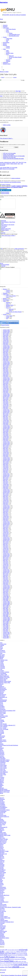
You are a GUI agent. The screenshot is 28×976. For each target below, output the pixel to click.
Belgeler (5, 45)
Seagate (2, 868)
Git (0, 718)
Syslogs (2, 899)
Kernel (1, 750)
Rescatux (2, 857)
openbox (19, 961)
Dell (1, 685)
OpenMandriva (3, 807)
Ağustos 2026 (6, 329)
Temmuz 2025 (6, 347)
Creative (2, 670)
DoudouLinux (3, 689)
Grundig (2, 732)
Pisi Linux (2, 837)
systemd (2, 900)
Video (4, 49)
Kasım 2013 (6, 533)
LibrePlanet (2, 762)
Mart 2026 (5, 336)
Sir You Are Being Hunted (15, 57)
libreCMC (2, 757)
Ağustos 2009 (6, 601)
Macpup (2, 780)
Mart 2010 (5, 592)
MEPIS (2, 785)
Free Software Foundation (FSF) (7, 710)
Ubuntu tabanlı (7, 964)
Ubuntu (2, 915)
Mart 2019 (5, 448)
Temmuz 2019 (6, 443)
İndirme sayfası (7, 125)
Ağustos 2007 (6, 632)
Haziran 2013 (6, 540)
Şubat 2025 (5, 353)
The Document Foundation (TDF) (19, 962)
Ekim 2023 (5, 375)
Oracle (1, 814)
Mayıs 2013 (6, 541)
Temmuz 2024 (6, 363)
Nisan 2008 (5, 623)
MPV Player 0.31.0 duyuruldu (7, 168)
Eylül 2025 (5, 344)
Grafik (7, 39)
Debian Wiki (3, 680)
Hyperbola (2, 736)
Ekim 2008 (5, 615)
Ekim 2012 (5, 551)
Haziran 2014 (6, 524)
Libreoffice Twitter (4, 761)
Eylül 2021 (5, 408)
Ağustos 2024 (6, 361)
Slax (1, 879)
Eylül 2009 (5, 600)
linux (11, 961)
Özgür (9, 967)
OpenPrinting (3, 811)
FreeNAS (2, 708)
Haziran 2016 (6, 492)
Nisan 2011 (5, 575)
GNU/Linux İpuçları (11, 29)
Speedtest (2, 889)
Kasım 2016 (6, 485)
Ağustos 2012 (6, 553)
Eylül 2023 (5, 376)
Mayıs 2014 (6, 525)
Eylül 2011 (5, 568)
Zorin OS (2, 944)
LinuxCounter (3, 765)
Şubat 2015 (5, 513)
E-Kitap (8, 46)
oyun (22, 961)
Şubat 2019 (5, 449)
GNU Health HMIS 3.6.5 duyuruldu (8, 167)
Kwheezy (2, 754)
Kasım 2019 (6, 437)
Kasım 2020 (6, 421)
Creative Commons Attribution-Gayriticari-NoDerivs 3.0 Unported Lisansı (13, 186)
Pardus (1, 819)
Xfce (1, 939)
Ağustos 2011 (6, 569)
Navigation (4, 2)
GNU (1, 96)
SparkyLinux (3, 888)
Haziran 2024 (6, 364)
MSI (1, 786)
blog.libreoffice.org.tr (14, 35)
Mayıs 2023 (6, 381)
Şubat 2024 (5, 369)
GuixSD (2, 733)
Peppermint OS (3, 827)
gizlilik (13, 162)
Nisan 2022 (5, 399)
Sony (1, 885)
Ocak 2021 (5, 419)
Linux (7, 30)
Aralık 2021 (6, 404)
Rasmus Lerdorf (3, 962)
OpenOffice (3, 808)
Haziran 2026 (6, 332)
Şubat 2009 (5, 609)
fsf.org (1, 263)
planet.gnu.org (3, 840)
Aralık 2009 (6, 596)
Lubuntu (2, 778)
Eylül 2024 (5, 360)
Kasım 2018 (6, 453)
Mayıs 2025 (6, 349)
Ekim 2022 (5, 391)
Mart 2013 (5, 544)
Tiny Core (2, 909)
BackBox (2, 656)
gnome (2, 957)
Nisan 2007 (5, 635)
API (6, 949)
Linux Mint (2, 773)
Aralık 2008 (6, 612)
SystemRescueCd (4, 901)
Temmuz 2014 (6, 523)
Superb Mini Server (4, 895)
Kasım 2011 (6, 565)
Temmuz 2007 (6, 633)
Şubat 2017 (5, 481)
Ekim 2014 (5, 519)
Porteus (2, 844)
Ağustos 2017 (6, 473)
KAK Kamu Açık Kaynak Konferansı (9, 745)
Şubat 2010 (5, 593)
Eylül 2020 (5, 424)
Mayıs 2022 (6, 397)
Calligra (2, 661)
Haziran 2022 (6, 396)
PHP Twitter (3, 832)
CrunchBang (3, 673)
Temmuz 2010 (6, 587)
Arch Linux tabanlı (10, 949)
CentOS (2, 664)
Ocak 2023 (5, 387)
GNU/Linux (6, 27)
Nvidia (1, 800)
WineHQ (2, 935)
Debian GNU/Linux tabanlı (8, 953)
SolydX (2, 884)
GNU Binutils (3, 724)
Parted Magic (3, 822)
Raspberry (2, 849)
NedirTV (8, 59)
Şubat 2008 (5, 625)
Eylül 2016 (5, 488)
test (11, 962)
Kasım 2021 (6, 405)
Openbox (2, 803)
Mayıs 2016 (6, 493)
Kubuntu (2, 753)
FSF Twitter (3, 713)
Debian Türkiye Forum (5, 681)
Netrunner (2, 799)
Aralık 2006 (6, 636)
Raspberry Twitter (4, 851)
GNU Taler (18, 91)
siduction (2, 875)
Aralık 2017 (6, 468)
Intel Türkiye (3, 740)
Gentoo (2, 714)
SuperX (2, 896)
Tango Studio (3, 904)
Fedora (1, 705)
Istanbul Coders (9, 53)
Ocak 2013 (5, 547)
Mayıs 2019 (6, 445)
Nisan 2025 (5, 351)
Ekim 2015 (5, 503)
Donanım (5, 26)
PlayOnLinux (3, 841)
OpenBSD (2, 804)
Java (1, 742)
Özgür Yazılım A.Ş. (4, 816)
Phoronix (2, 829)
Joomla (1, 744)
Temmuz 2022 (6, 395)
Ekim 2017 (5, 471)
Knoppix (2, 752)
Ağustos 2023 (6, 377)
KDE (1, 749)
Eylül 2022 (5, 392)
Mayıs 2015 (6, 509)
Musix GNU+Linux (4, 792)
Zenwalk (2, 941)
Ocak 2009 (5, 611)
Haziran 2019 (6, 444)
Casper (1, 662)
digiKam (2, 686)
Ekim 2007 (5, 629)
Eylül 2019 (5, 440)
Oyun (7, 54)
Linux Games (3, 766)
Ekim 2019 (5, 439)
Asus (1, 653)
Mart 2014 (5, 528)
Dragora (2, 692)
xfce (6, 967)
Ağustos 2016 (6, 489)
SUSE (1, 893)
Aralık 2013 (6, 532)
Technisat (2, 908)
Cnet (1, 669)
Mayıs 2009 (6, 605)
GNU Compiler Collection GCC (7, 725)
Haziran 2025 (6, 348)
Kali (1, 746)
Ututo (1, 924)
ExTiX (1, 704)
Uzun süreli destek (21, 964)
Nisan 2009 (5, 607)
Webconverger (3, 931)
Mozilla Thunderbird (5, 790)
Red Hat (2, 856)
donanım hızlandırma (19, 953)
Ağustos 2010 (6, 585)
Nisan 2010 (5, 591)
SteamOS (2, 892)
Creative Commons (4, 672)
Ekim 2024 (5, 359)
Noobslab (2, 802)
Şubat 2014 (5, 529)
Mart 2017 (5, 480)
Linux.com (2, 764)
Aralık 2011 (6, 564)
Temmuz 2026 (6, 331)
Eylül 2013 (5, 536)
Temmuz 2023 (6, 379)
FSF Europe (3, 712)
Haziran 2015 (6, 508)
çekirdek (15, 967)
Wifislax (2, 933)
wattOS (2, 929)
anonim (2, 162)
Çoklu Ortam (9, 38)
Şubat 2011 (5, 577)
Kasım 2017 (6, 469)
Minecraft (11, 55)
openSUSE (2, 812)
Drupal (1, 693)
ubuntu (2, 964)
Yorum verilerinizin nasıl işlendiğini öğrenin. (10, 182)
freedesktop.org (21, 954)
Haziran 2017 (6, 476)
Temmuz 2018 (6, 459)
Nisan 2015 (5, 511)
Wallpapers (5, 62)
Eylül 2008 (5, 616)
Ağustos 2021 (6, 409)
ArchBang (2, 650)
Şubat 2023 (5, 385)
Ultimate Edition (4, 920)
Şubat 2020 (5, 433)
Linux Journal (3, 768)
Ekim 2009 (5, 599)
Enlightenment (3, 700)
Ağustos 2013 (6, 537)
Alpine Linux (3, 644)
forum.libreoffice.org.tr (14, 34)
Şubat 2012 (5, 561)
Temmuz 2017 (6, 475)
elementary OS (3, 697)
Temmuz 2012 (6, 555)
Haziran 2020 (6, 428)
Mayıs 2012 (6, 557)
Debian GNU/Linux (5, 677)
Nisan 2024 (5, 367)
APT (1, 649)
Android (2, 645)
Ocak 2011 (5, 579)
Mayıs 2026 (6, 333)
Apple (1, 648)
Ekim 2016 (5, 487)
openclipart (2, 806)
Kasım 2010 (6, 581)
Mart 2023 (5, 384)
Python (7, 51)
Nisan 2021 (5, 415)
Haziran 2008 (6, 620)
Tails (1, 903)
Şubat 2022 (5, 401)
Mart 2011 (5, 576)
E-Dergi (8, 47)
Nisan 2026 (5, 335)
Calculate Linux (4, 660)
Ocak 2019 (5, 451)
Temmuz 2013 (6, 539)
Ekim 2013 (5, 535)
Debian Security (4, 678)
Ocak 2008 (5, 627)
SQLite (1, 891)
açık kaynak (16, 949)
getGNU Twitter (4, 716)
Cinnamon (2, 668)
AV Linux (2, 654)
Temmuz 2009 (6, 603)
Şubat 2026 (5, 337)
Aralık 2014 (6, 516)
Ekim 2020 (5, 423)
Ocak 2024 (5, 371)
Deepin (1, 684)
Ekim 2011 (5, 567)
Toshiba (2, 912)
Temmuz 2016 (6, 491)
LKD (1, 776)
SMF (1, 881)
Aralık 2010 (6, 580)
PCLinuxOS (3, 823)
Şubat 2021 (5, 417)
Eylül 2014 (5, 520)
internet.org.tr (3, 741)
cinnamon (12, 951)
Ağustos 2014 (6, 521)
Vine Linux (2, 927)
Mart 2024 (5, 368)
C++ (5, 951)
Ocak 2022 (5, 403)
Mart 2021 (5, 416)
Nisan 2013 (5, 543)
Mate (1, 784)
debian (15, 951)
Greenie (2, 720)
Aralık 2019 (6, 436)
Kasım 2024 (6, 357)
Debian (10, 33)
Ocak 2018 (5, 467)
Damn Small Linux (4, 676)
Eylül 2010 (5, 584)
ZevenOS (2, 943)
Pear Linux (2, 824)
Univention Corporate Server (7, 921)
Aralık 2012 (6, 548)
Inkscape (2, 737)
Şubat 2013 (5, 545)
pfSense (2, 828)
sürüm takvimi (8, 962)
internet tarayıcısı (18, 959)
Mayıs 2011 (6, 573)
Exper (1, 702)
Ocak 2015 (5, 515)
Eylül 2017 (5, 472)
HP (1, 734)
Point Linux (3, 843)
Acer (1, 642)
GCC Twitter (3, 728)
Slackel (1, 876)
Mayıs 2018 (6, 461)
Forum (7, 31)
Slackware (2, 877)
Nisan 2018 (5, 463)
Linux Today (3, 774)
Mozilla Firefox (3, 789)
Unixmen (2, 923)
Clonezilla (2, 666)
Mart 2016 (5, 496)
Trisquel (2, 913)
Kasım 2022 (6, 389)
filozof (2, 77)
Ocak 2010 (5, 595)
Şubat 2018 (5, 465)
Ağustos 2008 (6, 617)
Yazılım (5, 37)
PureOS (2, 847)
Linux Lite (2, 769)
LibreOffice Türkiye (5, 760)
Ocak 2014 (5, 531)
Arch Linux (3, 652)
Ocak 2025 (5, 355)
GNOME (2, 721)
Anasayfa (5, 25)
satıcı (19, 163)
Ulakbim (2, 919)
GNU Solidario (3, 726)
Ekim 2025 (5, 343)
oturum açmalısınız (15, 178)
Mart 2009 (5, 608)
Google (2, 730)
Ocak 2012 (5, 563)
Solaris (1, 883)
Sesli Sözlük (3, 872)
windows (2, 967)
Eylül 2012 (5, 552)
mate (17, 961)
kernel (6, 961)
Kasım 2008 (6, 613)
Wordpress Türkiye (4, 937)
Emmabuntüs (3, 701)
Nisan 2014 (5, 527)
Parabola (2, 820)
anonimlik (2, 949)
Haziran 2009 (6, 604)
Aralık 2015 (6, 500)
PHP (1, 831)
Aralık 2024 (6, 356)
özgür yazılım (22, 967)
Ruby (1, 859)
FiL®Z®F (2, 972)
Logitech (2, 777)
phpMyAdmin (3, 833)
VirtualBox (2, 928)
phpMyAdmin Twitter (5, 835)
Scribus (2, 867)
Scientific (2, 865)
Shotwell (2, 873)
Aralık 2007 (6, 628)
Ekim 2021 (5, 407)
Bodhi (1, 658)
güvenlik (6, 959)
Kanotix (2, 748)
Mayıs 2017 (6, 477)
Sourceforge (3, 887)
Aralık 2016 (6, 484)
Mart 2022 (5, 400)
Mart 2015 (5, 512)
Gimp (7, 50)
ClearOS (2, 665)
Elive (1, 698)
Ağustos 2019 (6, 441)
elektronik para (7, 162)
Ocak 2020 (5, 435)
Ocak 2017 (5, 483)
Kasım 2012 (6, 549)
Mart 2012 (5, 560)
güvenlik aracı (12, 959)
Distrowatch (3, 688)
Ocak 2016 (5, 499)
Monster (2, 788)
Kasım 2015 (6, 501)
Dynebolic (2, 696)
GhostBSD (2, 717)
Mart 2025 (5, 352)
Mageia (2, 781)
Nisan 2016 (5, 495)
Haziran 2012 (6, 556)
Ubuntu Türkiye (4, 916)
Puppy (1, 845)
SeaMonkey (3, 869)
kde (22, 959)
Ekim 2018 (5, 455)
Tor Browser (3, 911)
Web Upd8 (2, 932)
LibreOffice (3, 758)
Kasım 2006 (6, 637)
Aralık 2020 (6, 420)
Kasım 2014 (6, 517)
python (25, 961)
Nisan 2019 (5, 447)
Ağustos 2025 (6, 345)
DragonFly (2, 690)
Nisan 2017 (5, 479)
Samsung (2, 864)
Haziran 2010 (6, 588)
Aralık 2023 (6, 372)
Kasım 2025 (6, 341)
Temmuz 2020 (6, 427)
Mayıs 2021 (6, 413)
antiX (1, 646)
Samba (1, 863)
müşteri (8, 163)
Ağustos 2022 (6, 393)
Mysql (1, 793)
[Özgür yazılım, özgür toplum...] (11, 13)
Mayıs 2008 (6, 621)
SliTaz (1, 880)
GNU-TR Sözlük (4, 729)
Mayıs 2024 (6, 365)
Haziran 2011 (6, 572)
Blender (2, 657)
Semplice (2, 871)
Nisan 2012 (5, 559)
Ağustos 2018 (6, 457)
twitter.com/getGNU (19, 248)
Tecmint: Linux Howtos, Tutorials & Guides (10, 907)
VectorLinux (3, 925)
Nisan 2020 (5, 431)
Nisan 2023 (5, 383)
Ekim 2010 (5, 583)
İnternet (5, 43)
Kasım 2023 (6, 373)
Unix (12, 964)
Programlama (6, 42)
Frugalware (2, 709)
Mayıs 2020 (6, 429)
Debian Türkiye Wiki (5, 682)
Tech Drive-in (3, 905)
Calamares (8, 951)
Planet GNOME (4, 839)
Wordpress (2, 936)
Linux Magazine (4, 772)
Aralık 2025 (6, 340)
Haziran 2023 (6, 380)
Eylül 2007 (5, 631)
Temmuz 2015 (6, 507)
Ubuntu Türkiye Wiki (5, 917)
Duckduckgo (3, 694)
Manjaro (2, 782)
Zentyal (2, 940)
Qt (0, 818)
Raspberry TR (3, 853)
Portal (10, 58)
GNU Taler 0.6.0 (20, 162)
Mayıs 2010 (6, 589)
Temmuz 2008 (6, 619)
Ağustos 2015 (6, 505)
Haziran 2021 (6, 412)
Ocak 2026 (5, 339)
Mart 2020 (5, 432)
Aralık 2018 (6, 452)
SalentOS (2, 860)
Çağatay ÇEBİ (3, 674)
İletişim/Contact (6, 63)
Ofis (7, 41)
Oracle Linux (3, 815)
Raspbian (2, 852)
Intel (1, 738)
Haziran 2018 (6, 460)
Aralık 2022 (6, 388)
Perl (1, 826)
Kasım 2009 (6, 597)
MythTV (2, 798)
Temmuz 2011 (6, 571)
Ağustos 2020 (6, 425)
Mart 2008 (5, 624)
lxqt (14, 961)
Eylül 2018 (5, 456)
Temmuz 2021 (6, 411)
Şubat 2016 (5, 497)
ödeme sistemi (13, 163)
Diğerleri (8, 61)
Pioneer (2, 836)
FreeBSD (2, 706)
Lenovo (2, 756)
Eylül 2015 (5, 504)
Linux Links (3, 770)
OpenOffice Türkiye (5, 810)
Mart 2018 (5, 464)
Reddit (1, 855)
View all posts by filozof (6, 138)
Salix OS (2, 861)
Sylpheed (2, 897)
